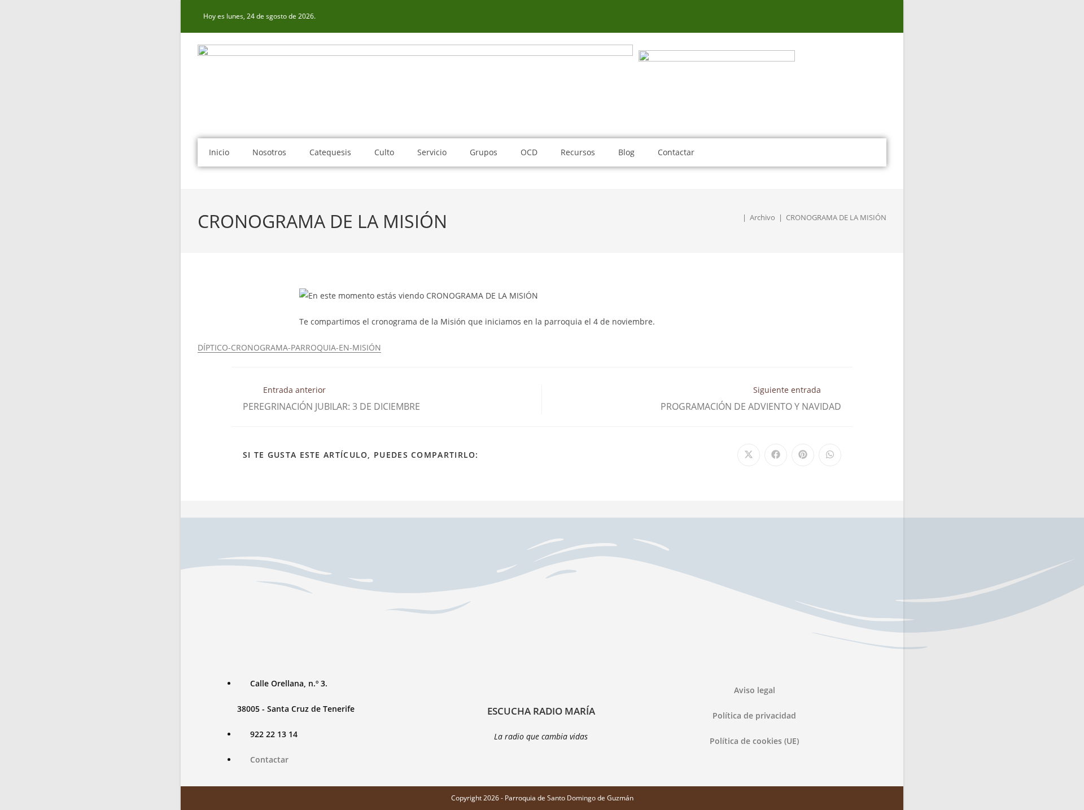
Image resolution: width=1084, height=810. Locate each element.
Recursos (578, 152)
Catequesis (330, 152)
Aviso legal (754, 690)
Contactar (676, 152)
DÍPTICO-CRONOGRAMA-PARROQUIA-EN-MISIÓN (289, 347)
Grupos (483, 152)
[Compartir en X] (748, 455)
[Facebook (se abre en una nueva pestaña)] (880, 16)
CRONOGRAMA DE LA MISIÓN (836, 217)
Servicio (432, 152)
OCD (529, 152)
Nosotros (269, 152)
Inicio (219, 152)
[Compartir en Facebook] (775, 455)
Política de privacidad (754, 715)
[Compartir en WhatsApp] (830, 455)
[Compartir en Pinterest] (803, 455)
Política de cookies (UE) (754, 740)
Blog (626, 152)
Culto (384, 152)
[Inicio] (736, 217)
